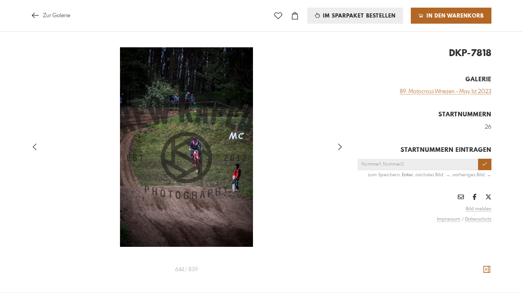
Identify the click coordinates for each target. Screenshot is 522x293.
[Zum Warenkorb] (295, 16)
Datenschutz (478, 219)
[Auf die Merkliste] (278, 16)
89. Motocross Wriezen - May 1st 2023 (445, 91)
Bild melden (478, 209)
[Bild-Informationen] (486, 269)
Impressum (448, 219)
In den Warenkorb (454, 16)
